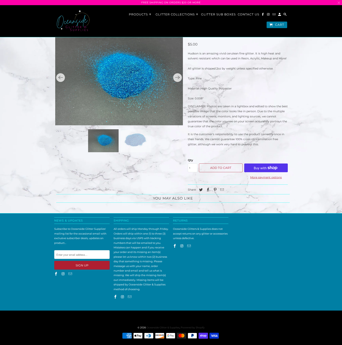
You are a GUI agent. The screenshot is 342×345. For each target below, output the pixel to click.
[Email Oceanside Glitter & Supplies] (274, 15)
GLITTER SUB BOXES (218, 14)
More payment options (266, 177)
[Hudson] (119, 77)
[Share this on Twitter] (200, 190)
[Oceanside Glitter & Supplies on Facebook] (263, 15)
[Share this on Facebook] (207, 190)
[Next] (177, 77)
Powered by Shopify (193, 327)
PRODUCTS (140, 14)
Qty (190, 160)
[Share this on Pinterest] (214, 190)
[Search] (285, 15)
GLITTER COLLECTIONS (177, 14)
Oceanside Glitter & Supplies (163, 327)
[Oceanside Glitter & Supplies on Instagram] (268, 15)
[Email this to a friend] (221, 190)
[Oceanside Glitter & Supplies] (73, 21)
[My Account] (280, 15)
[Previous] (60, 77)
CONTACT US (248, 14)
